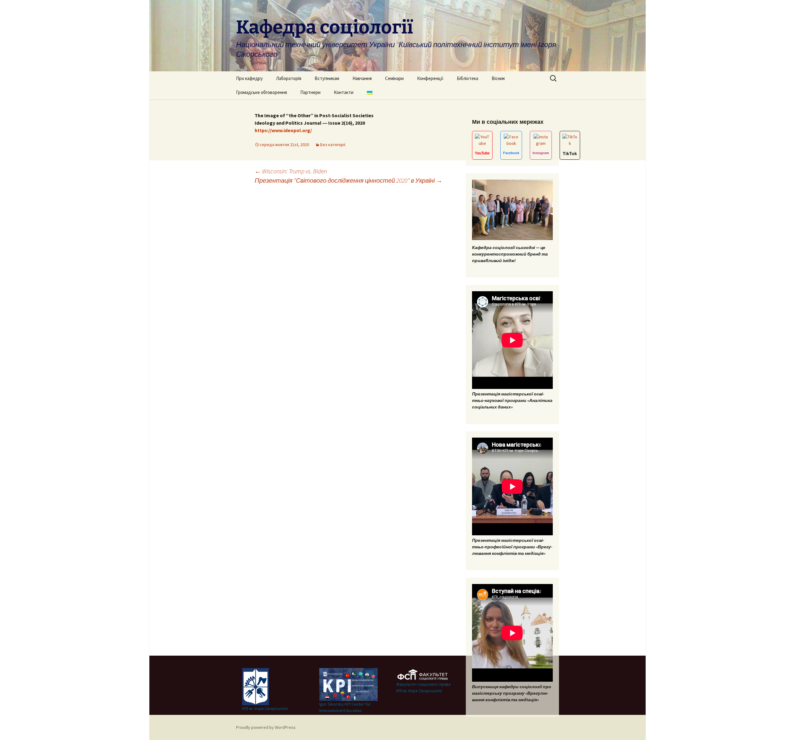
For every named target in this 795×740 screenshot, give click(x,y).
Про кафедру (249, 78)
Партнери (310, 92)
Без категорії (332, 144)
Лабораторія (288, 78)
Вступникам (327, 78)
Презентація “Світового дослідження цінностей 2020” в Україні (348, 180)
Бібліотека (467, 78)
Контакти (343, 92)
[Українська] (370, 92)
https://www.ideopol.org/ (283, 130)
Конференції (430, 78)
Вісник (498, 78)
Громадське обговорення (261, 92)
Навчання (362, 78)
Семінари (394, 78)
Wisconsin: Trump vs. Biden (291, 171)
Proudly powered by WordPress (266, 727)
